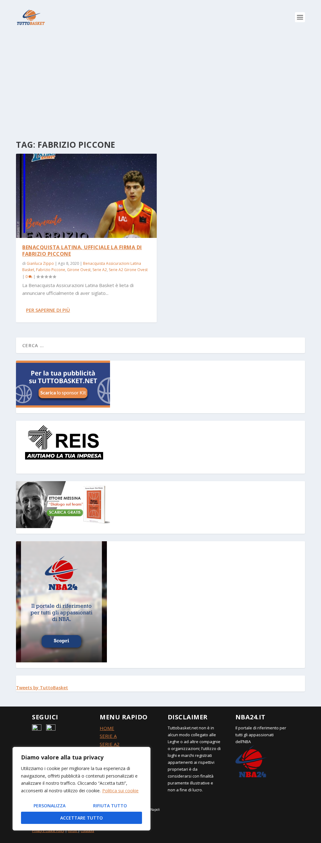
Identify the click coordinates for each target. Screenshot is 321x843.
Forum (72, 831)
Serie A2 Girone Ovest (128, 269)
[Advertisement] (160, 81)
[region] (81, 788)
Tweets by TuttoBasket (42, 688)
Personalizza (50, 806)
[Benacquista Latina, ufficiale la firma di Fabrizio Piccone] (86, 196)
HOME (107, 728)
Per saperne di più (48, 310)
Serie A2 (99, 269)
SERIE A (108, 736)
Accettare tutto (81, 818)
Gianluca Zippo (40, 263)
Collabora (87, 831)
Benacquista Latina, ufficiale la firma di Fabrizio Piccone (82, 250)
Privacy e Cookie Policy (48, 831)
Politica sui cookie (120, 791)
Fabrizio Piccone (50, 269)
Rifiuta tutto (110, 806)
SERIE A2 (109, 744)
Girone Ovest (79, 269)
